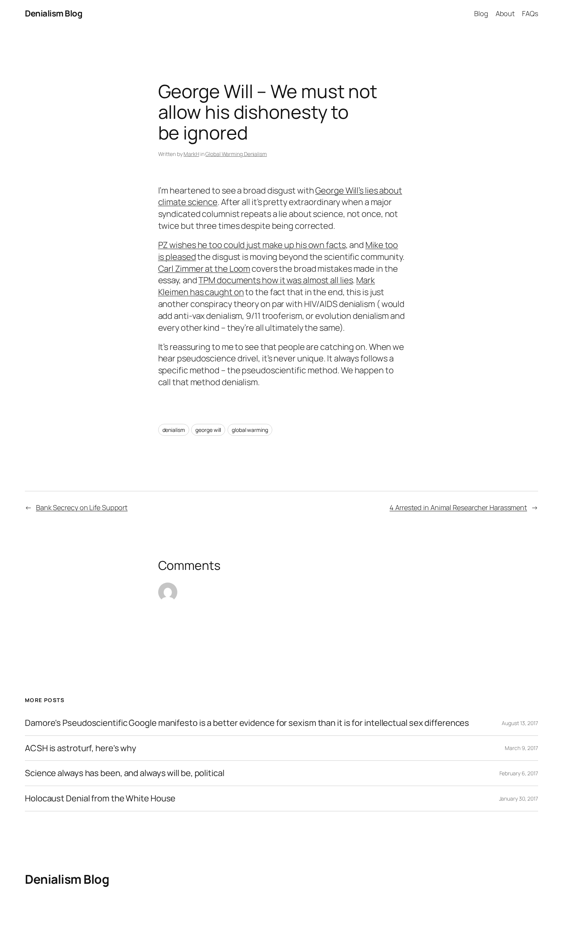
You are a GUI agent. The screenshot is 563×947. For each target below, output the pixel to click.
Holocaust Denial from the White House (100, 798)
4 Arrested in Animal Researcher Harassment (458, 507)
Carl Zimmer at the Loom (204, 268)
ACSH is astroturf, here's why (80, 748)
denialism (173, 429)
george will (208, 429)
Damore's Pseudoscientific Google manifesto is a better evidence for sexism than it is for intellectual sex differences (247, 723)
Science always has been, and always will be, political (124, 773)
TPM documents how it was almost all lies (275, 280)
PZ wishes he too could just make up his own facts (252, 245)
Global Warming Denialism (236, 154)
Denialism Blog (53, 13)
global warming (250, 429)
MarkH (191, 154)
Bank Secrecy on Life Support (82, 507)
